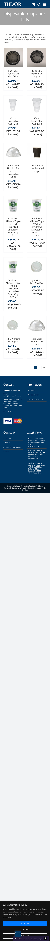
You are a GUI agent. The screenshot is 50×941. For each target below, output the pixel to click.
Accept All (25, 923)
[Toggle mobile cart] (33, 4)
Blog (6, 452)
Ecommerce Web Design (21, 488)
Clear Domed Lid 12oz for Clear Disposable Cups (13, 171)
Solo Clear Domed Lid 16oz (37, 341)
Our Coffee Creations (12, 447)
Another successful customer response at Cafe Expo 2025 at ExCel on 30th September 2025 (36, 467)
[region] (25, 921)
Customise (25, 930)
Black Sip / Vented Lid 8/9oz (37, 73)
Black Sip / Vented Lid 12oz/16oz (13, 73)
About (7, 443)
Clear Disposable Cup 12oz (13, 121)
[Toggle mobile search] (39, 4)
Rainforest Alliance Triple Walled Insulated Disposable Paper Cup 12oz (13, 227)
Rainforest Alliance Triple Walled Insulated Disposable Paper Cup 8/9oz (13, 289)
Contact (8, 438)
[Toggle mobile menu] (45, 4)
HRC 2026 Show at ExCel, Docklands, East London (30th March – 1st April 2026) (36, 454)
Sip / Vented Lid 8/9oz (13, 340)
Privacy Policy (33, 395)
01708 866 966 (14, 390)
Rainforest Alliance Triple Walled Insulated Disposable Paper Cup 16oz (36, 227)
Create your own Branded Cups (37, 168)
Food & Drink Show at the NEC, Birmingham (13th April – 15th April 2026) (36, 441)
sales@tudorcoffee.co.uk (12, 396)
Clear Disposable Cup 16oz (36, 121)
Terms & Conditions (35, 399)
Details (13, 60)
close (45, 938)
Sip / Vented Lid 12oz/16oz (37, 281)
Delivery (31, 390)
